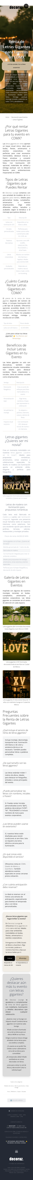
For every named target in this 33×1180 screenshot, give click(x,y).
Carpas (19, 1091)
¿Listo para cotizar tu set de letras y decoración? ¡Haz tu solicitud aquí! (16, 1067)
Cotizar (9, 958)
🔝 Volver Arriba (16, 1100)
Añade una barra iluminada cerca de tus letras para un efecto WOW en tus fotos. (16, 1032)
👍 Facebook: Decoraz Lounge (17, 1142)
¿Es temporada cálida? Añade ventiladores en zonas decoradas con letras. (16, 1059)
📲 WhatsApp (11, 1126)
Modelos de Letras (9, 1086)
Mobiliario (13, 1091)
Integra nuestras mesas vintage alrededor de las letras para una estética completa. (16, 1040)
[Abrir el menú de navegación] (26, 6)
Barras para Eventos (20, 1086)
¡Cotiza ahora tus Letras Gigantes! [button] (17, 65)
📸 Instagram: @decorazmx (15, 1141)
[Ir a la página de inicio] (16, 7)
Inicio (8, 1091)
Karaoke (24, 1091)
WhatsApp (22, 958)
